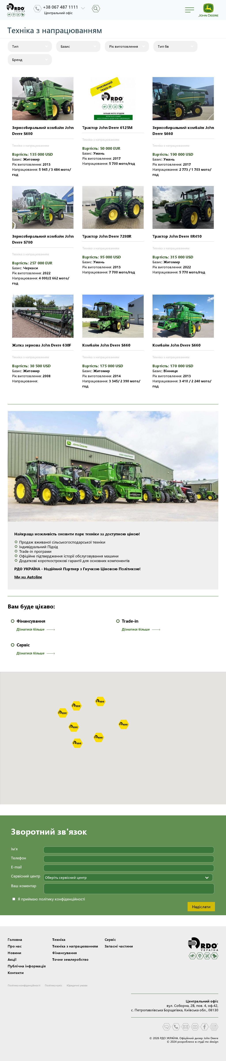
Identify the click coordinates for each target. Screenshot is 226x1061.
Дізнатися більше (30, 629)
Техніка (59, 939)
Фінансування (31, 621)
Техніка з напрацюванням (30, 145)
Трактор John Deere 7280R (106, 236)
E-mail (16, 867)
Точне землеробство (70, 959)
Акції (12, 959)
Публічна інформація (27, 966)
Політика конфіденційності (24, 985)
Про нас (15, 946)
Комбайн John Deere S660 (106, 345)
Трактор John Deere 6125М (107, 127)
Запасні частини (119, 946)
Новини (14, 953)
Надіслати (201, 906)
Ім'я (14, 849)
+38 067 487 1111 (60, 7)
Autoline (34, 577)
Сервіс (23, 645)
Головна (15, 939)
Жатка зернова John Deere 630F (41, 345)
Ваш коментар (23, 885)
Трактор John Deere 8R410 (177, 236)
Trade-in (130, 621)
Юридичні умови (77, 985)
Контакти (16, 972)
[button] (100, 701)
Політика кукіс (53, 985)
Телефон (18, 858)
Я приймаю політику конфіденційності (51, 899)
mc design (211, 1041)
